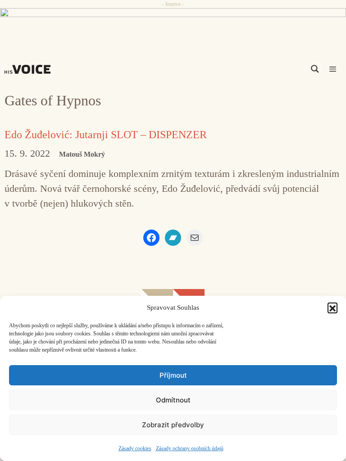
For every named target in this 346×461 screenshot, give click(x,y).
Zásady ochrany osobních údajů (189, 448)
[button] (332, 307)
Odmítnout (173, 400)
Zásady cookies (134, 448)
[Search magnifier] (315, 69)
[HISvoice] (30, 69)
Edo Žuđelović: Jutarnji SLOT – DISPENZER (106, 134)
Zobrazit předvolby (173, 424)
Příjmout (173, 375)
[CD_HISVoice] (173, 24)
